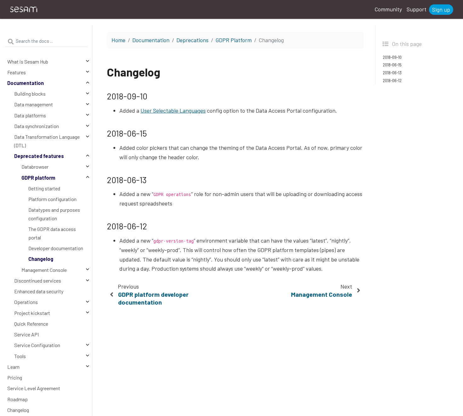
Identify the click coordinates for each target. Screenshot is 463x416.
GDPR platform (38, 178)
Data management (33, 104)
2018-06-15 (392, 64)
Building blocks (30, 94)
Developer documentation (55, 248)
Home (118, 40)
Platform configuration (52, 199)
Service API (26, 334)
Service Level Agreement (33, 388)
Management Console (44, 270)
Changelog (40, 259)
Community (388, 9)
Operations (26, 302)
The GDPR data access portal (52, 233)
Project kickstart (32, 313)
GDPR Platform (233, 40)
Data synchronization (36, 126)
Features (16, 72)
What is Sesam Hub (27, 62)
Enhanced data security (38, 291)
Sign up (441, 9)
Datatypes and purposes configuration (54, 214)
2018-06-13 (392, 72)
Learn (13, 367)
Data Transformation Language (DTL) (47, 141)
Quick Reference (31, 324)
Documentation (25, 83)
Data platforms (30, 115)
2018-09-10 (392, 57)
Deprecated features (39, 156)
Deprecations (192, 40)
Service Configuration (37, 345)
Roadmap (17, 399)
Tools (20, 356)
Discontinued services (37, 281)
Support (416, 9)
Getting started (44, 188)
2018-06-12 (392, 80)
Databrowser (35, 167)
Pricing (14, 377)
